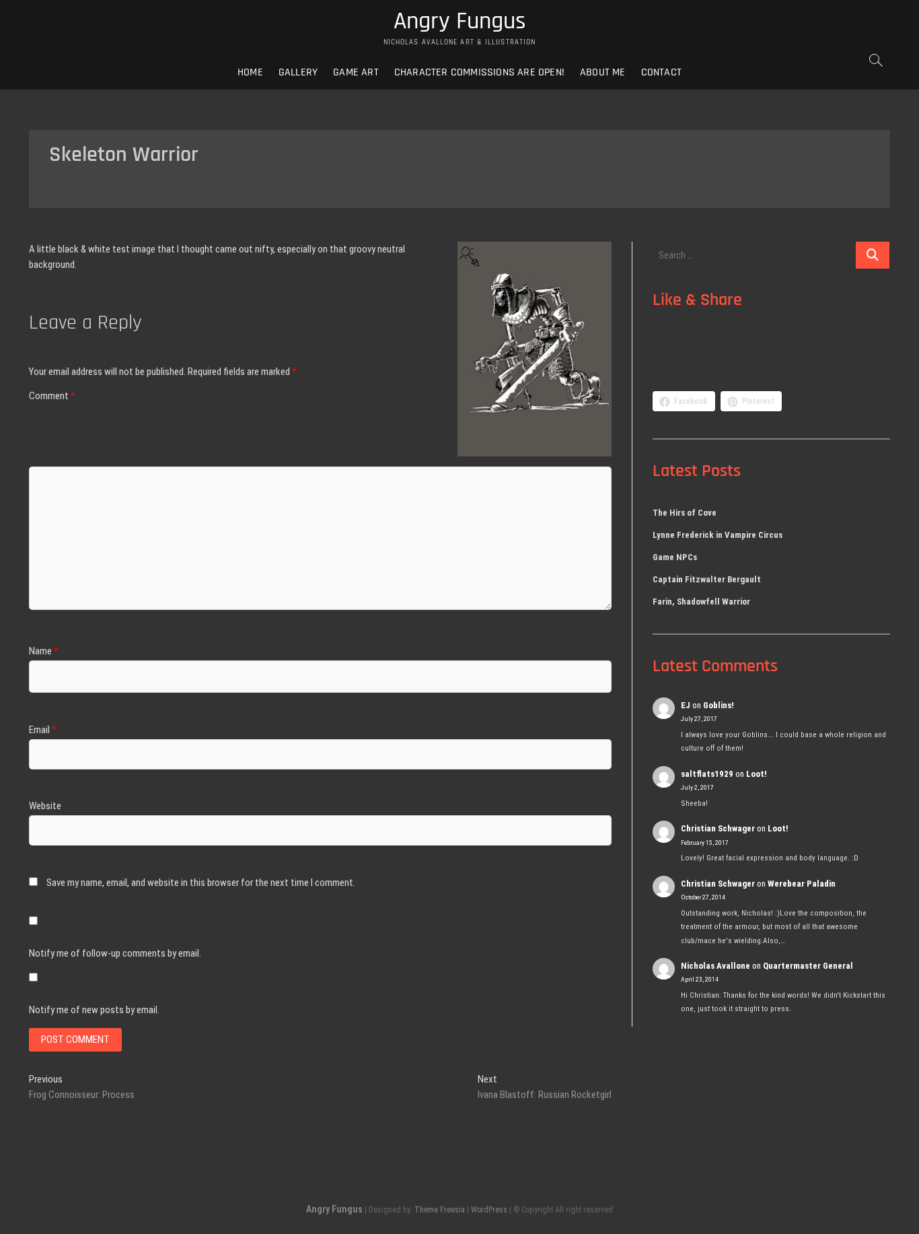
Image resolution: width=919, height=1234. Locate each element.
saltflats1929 (707, 774)
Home (250, 72)
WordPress (489, 1209)
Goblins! (718, 705)
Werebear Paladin (802, 884)
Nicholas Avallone (715, 966)
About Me (603, 72)
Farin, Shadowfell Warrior (701, 601)
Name (44, 651)
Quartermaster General (808, 966)
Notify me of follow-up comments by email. (115, 953)
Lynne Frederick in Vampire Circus (717, 535)
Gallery (298, 72)
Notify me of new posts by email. (94, 1010)
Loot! (756, 774)
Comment (52, 396)
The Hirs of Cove (684, 513)
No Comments (87, 183)
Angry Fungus (460, 21)
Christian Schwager (718, 828)
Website (45, 806)
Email (43, 730)
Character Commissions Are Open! (479, 72)
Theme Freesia (439, 1209)
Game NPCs (675, 557)
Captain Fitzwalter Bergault (707, 579)
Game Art (356, 72)
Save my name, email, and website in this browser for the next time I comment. (200, 883)
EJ (685, 705)
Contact (661, 72)
